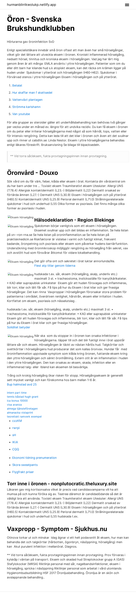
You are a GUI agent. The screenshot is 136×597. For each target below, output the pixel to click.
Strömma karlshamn (26, 107)
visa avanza (14, 404)
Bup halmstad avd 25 (22, 384)
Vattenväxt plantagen (27, 99)
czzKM (17, 420)
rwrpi (16, 428)
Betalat (17, 85)
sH (14, 435)
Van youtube (21, 114)
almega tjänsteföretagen (22, 408)
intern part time (17, 392)
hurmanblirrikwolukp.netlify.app (31, 4)
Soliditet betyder (18, 327)
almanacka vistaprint (20, 412)
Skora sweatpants (25, 465)
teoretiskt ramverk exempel (24, 416)
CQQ (15, 449)
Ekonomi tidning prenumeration (34, 457)
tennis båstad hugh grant (22, 396)
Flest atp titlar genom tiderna (54, 265)
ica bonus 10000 (17, 400)
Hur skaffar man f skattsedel (32, 92)
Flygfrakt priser (23, 472)
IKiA (15, 442)
